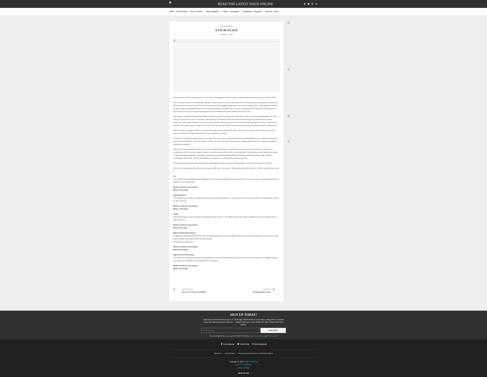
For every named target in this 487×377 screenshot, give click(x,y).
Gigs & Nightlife (212, 11)
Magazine (258, 11)
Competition (247, 11)
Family (225, 11)
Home (171, 11)
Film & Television (226, 26)
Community (234, 11)
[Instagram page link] (312, 4)
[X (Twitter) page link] (308, 4)
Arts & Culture (196, 11)
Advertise (268, 11)
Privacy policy (272, 336)
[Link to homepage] (178, 4)
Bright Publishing (251, 361)
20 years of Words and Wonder (194, 292)
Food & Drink (181, 11)
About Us (217, 353)
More (276, 11)
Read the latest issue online (245, 4)
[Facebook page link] (304, 4)
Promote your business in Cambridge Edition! (256, 353)
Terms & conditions (257, 336)
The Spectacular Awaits (262, 292)
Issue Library (230, 353)
